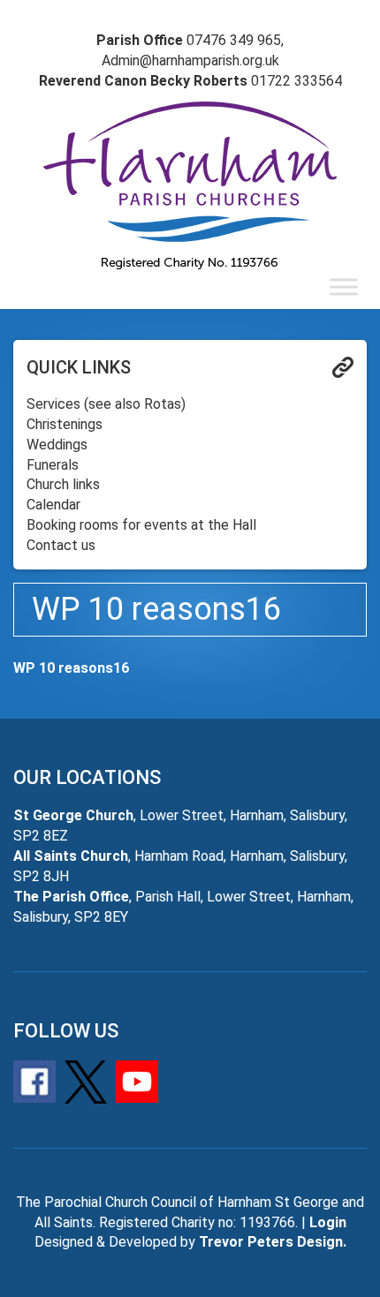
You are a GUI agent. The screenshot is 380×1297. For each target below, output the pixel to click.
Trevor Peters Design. (272, 1241)
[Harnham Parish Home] (190, 185)
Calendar (53, 504)
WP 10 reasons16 (71, 668)
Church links (63, 484)
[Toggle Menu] (344, 286)
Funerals (53, 464)
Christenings (65, 424)
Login (327, 1222)
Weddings (57, 444)
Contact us (61, 545)
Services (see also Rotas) (106, 404)
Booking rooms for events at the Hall (141, 525)
